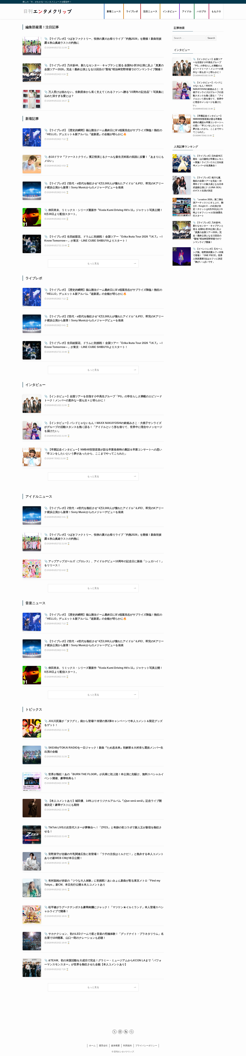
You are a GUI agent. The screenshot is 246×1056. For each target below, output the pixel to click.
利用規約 (127, 1045)
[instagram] (120, 1032)
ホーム (92, 1045)
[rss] (126, 1032)
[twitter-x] (114, 1032)
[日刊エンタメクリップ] (48, 11)
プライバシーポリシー (146, 1045)
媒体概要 (115, 1045)
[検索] (131, 1032)
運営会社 (103, 1045)
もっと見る (93, 263)
